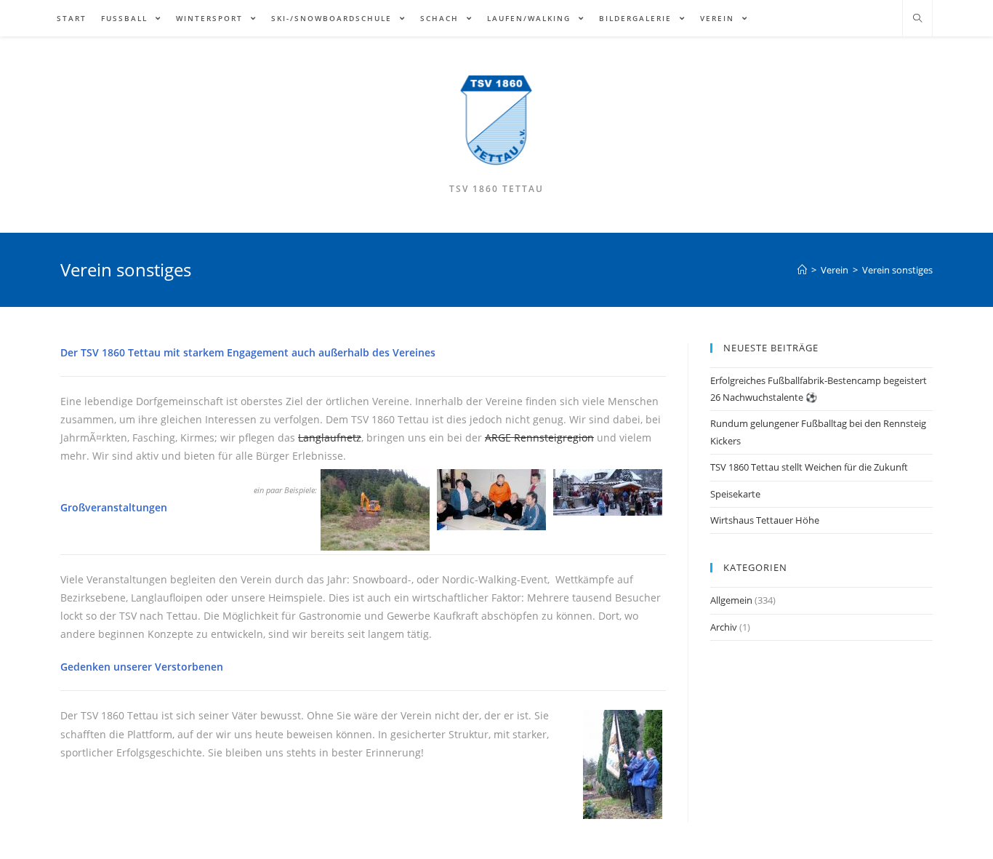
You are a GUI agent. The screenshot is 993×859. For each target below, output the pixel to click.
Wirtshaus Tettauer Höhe (764, 520)
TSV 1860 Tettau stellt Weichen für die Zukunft (809, 467)
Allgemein (731, 600)
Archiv (723, 627)
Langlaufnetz (329, 437)
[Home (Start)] (802, 269)
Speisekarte (735, 493)
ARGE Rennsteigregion (539, 437)
